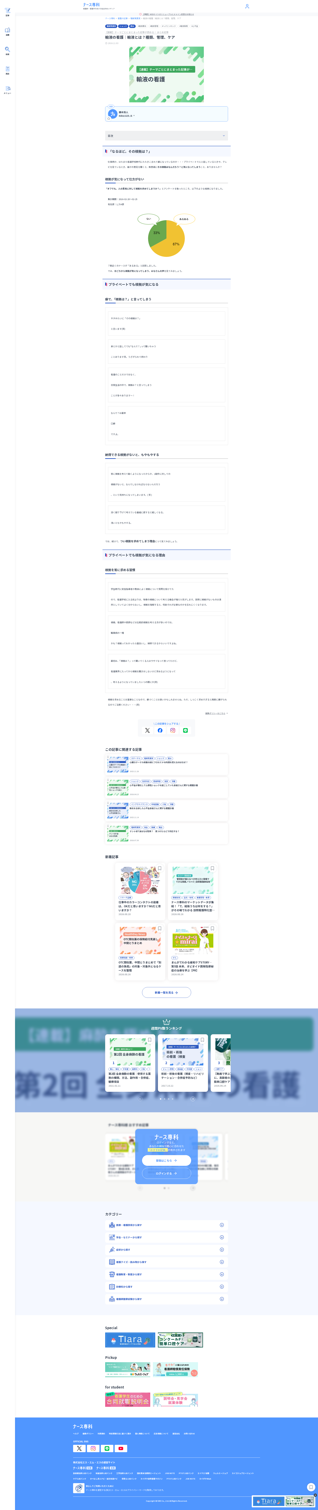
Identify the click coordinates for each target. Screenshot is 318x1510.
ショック (123, 26)
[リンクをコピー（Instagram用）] (172, 730)
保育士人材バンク (129, 1479)
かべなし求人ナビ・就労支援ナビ (104, 1479)
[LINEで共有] (185, 730)
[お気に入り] (109, 119)
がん (174, 957)
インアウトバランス (139, 804)
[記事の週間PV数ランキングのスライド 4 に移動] (172, 1099)
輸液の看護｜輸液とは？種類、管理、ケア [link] (162, 18)
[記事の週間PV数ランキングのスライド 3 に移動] (168, 1099)
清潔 (166, 781)
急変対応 (146, 781)
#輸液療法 (142, 26)
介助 (164, 804)
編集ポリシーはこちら (215, 713)
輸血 (160, 827)
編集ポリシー (88, 1433)
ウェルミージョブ (220, 1473)
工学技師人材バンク (124, 1473)
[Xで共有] (147, 730)
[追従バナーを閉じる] (315, 1495)
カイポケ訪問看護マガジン (152, 1479)
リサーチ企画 (125, 897)
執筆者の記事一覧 (125, 115)
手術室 (125, 1069)
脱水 (132, 26)
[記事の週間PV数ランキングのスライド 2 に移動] (164, 1099)
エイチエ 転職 (203, 1473)
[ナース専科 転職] (82, 1467)
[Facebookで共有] (160, 730)
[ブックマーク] (108, 757)
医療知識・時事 (126, 957)
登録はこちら (164, 1160)
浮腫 (173, 781)
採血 (146, 827)
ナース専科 (110, 18)
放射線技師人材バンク (82, 1473)
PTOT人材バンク (186, 1473)
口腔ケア (219, 1069)
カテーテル (135, 758)
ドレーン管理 (168, 1069)
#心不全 (194, 26)
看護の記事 (123, 18)
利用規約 (101, 1433)
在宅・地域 (188, 897)
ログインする (164, 1173)
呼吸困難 (155, 804)
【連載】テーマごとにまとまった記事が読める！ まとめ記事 (137, 32)
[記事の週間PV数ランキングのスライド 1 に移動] (160, 1099)
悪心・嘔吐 (114, 1069)
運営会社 (176, 1433)
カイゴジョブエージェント (243, 1473)
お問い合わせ (189, 1433)
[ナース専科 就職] (106, 1467)
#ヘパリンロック (169, 26)
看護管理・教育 (203, 897)
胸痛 (153, 827)
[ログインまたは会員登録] (247, 6)
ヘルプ (76, 1433)
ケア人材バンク (79, 1479)
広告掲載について (161, 1433)
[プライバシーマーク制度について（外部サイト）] (78, 1488)
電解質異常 (135, 18)
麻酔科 (135, 1069)
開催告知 (176, 897)
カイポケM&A (205, 1479)
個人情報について (142, 1433)
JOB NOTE (170, 1473)
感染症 (180, 1069)
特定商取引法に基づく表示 (120, 1433)
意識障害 (157, 781)
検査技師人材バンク (104, 1473)
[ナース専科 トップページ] (82, 1426)
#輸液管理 (154, 26)
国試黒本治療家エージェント (149, 1473)
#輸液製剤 (183, 26)
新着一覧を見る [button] (164, 992)
